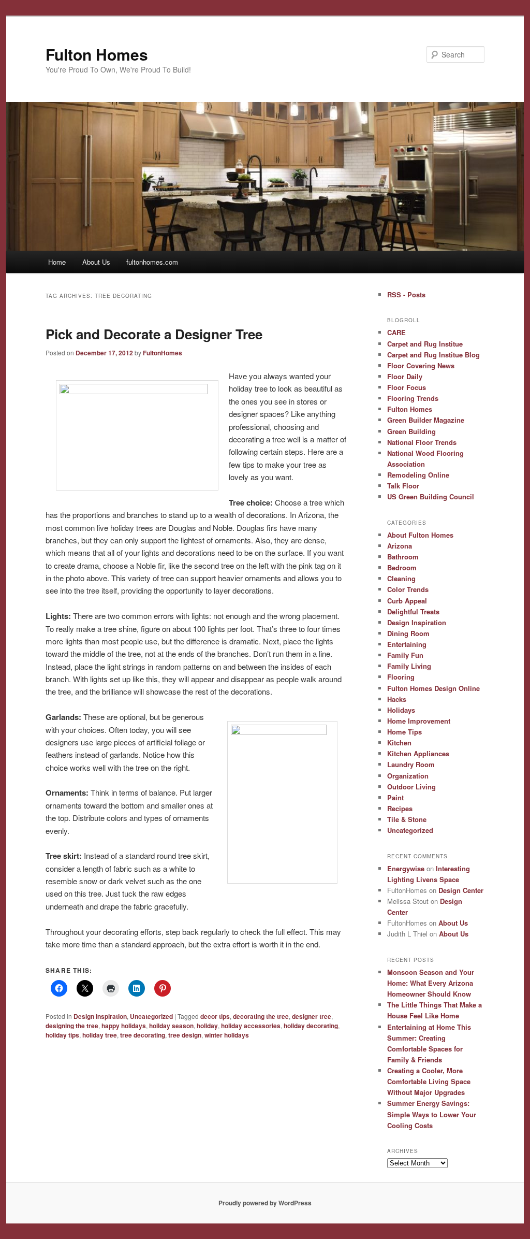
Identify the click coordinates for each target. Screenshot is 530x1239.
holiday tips (62, 1035)
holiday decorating (311, 1025)
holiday (207, 1025)
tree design (184, 1035)
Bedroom (402, 567)
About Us (96, 262)
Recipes (400, 808)
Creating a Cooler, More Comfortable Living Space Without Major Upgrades (428, 1081)
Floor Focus (406, 387)
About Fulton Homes (420, 535)
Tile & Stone (406, 819)
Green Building (411, 431)
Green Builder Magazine (425, 420)
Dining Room (408, 633)
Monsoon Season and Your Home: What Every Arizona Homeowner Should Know (430, 983)
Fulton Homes (97, 54)
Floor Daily (404, 376)
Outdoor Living (411, 786)
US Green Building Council (430, 496)
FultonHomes (162, 352)
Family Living (409, 666)
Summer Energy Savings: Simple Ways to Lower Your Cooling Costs (431, 1114)
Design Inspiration (100, 1016)
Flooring (401, 677)
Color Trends (408, 589)
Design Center (460, 890)
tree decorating (142, 1035)
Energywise (405, 868)
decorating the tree (261, 1016)
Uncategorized (151, 1016)
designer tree (311, 1016)
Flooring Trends (412, 398)
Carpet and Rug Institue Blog (433, 354)
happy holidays (123, 1025)
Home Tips (404, 732)
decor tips (215, 1016)
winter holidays (226, 1035)
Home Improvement (418, 721)
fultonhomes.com (152, 262)
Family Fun (405, 655)
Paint (395, 797)
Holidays (401, 710)
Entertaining (406, 644)
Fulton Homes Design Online (433, 688)
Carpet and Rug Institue (425, 344)
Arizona (399, 546)
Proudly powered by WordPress (265, 1202)
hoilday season (171, 1025)
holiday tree (99, 1035)
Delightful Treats (413, 611)
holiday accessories (251, 1025)
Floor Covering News (420, 365)
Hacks (396, 699)
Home (57, 262)
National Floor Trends (422, 442)
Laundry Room (411, 764)
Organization (408, 776)
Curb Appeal (407, 601)
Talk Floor (403, 486)
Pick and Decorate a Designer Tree (154, 333)
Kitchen (399, 742)
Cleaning (401, 578)
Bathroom (403, 556)
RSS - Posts (406, 294)
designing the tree (72, 1025)
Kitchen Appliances (418, 753)
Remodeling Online (418, 475)
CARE (396, 332)
